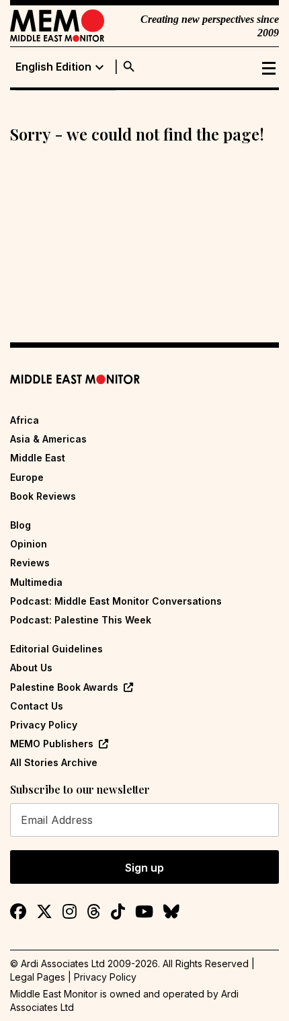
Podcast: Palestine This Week (80, 620)
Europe (27, 477)
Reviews (30, 562)
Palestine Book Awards (64, 687)
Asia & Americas (48, 439)
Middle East (37, 457)
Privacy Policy (43, 724)
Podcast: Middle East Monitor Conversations (116, 601)
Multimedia (36, 582)
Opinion (28, 544)
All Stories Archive (53, 762)
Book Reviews (43, 496)
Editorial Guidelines (56, 648)
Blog (20, 525)
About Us (31, 667)
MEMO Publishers (51, 743)
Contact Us (36, 706)
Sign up (144, 867)
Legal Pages (37, 977)
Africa (24, 420)
